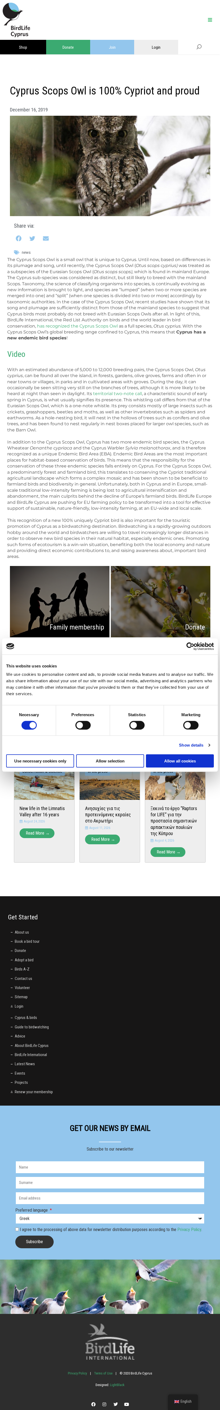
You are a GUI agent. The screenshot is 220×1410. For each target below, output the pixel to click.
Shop (23, 47)
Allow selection (110, 761)
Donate (68, 47)
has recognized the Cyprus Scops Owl (77, 326)
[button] (19, 238)
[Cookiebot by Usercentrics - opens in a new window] (190, 646)
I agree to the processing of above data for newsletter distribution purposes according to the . (111, 1229)
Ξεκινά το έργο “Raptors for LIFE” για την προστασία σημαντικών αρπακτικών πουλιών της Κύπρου (174, 821)
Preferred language (32, 1210)
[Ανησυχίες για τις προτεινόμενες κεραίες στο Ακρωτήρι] (110, 780)
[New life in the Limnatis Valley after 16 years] (44, 780)
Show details (191, 745)
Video (16, 354)
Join (112, 47)
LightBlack (116, 1385)
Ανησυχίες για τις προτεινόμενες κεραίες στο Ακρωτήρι (108, 815)
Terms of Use (103, 1373)
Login (156, 47)
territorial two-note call (117, 393)
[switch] (83, 725)
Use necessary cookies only (40, 761)
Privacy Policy (189, 1229)
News (26, 252)
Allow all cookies (180, 761)
